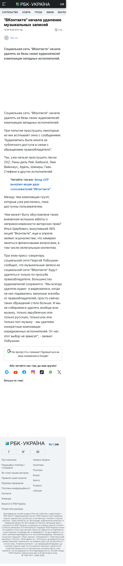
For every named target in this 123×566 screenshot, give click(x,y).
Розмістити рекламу (12, 508)
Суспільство (10, 12)
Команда (6, 498)
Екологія (63, 12)
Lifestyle (37, 490)
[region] (33, 86)
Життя (36, 480)
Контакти (6, 493)
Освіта (26, 12)
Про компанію (9, 459)
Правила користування (14, 478)
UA (62, 4)
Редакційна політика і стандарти (13, 466)
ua (57, 444)
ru (51, 444)
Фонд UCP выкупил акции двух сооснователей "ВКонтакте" (30, 184)
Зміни (50, 12)
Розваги (37, 485)
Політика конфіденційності (16, 488)
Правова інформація (12, 483)
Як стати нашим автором (15, 472)
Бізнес (36, 475)
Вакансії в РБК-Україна (14, 503)
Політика (37, 470)
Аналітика (38, 465)
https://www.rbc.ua (20, 520)
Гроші (38, 12)
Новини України (41, 459)
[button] (4, 4)
